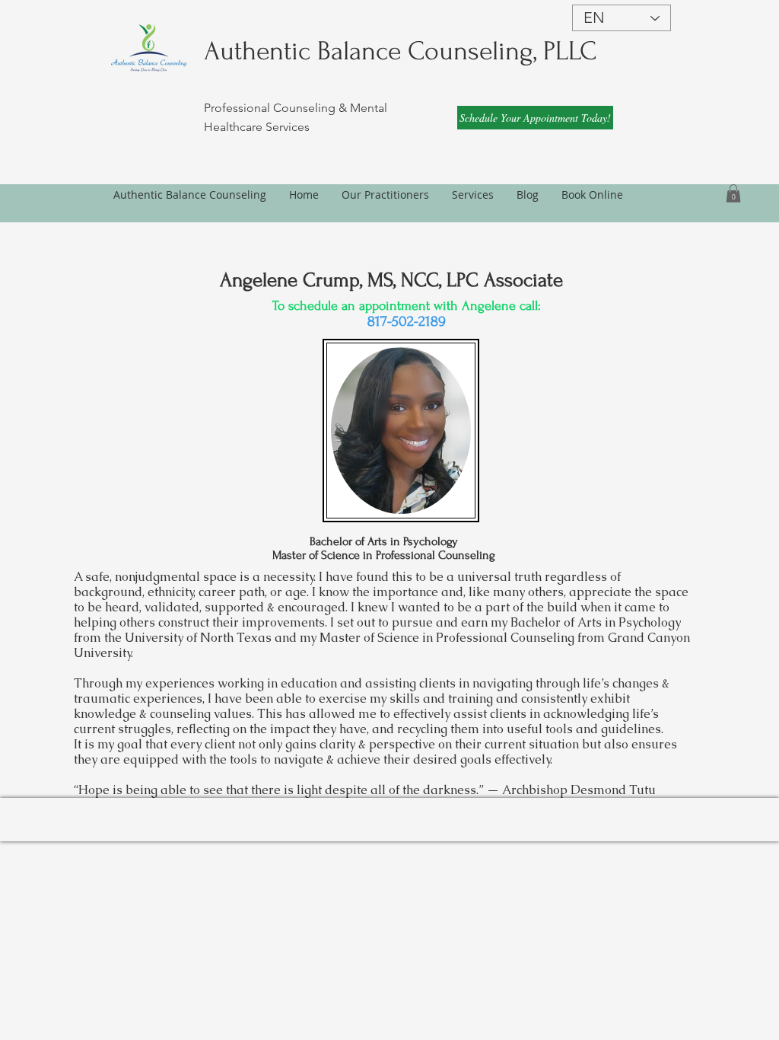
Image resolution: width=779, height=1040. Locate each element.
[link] (733, 193)
